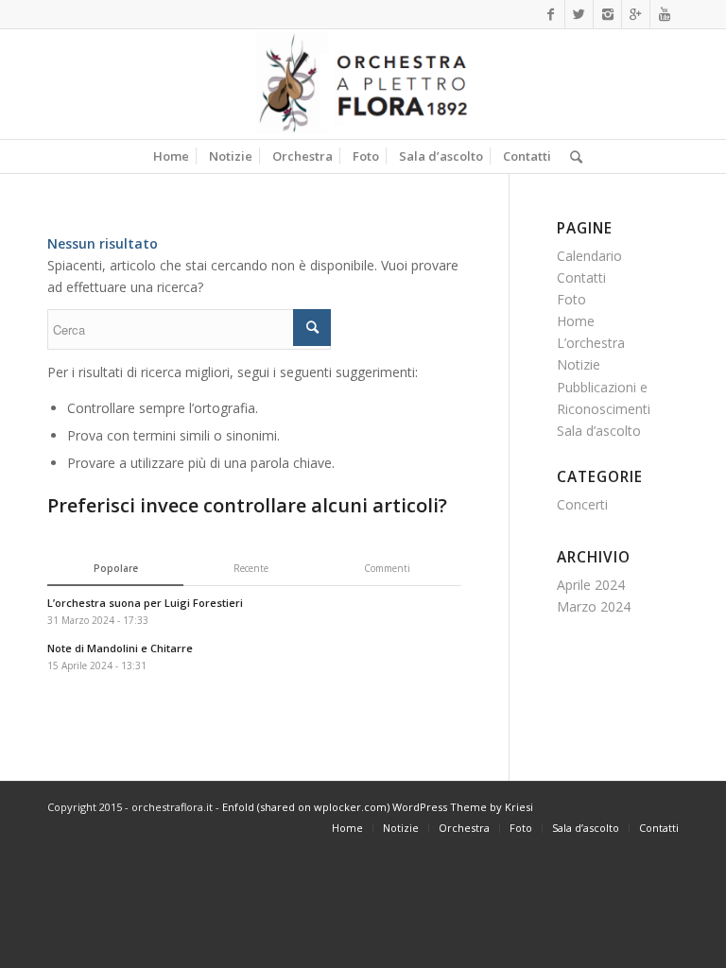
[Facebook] (550, 14)
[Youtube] (664, 14)
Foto (571, 299)
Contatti (581, 277)
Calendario (589, 256)
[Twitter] (579, 14)
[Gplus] (635, 14)
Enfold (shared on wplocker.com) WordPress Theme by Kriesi (377, 807)
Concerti (582, 504)
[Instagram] (607, 14)
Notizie (578, 364)
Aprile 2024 (591, 585)
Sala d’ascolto (599, 431)
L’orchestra (591, 343)
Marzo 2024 (594, 606)
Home (576, 321)
